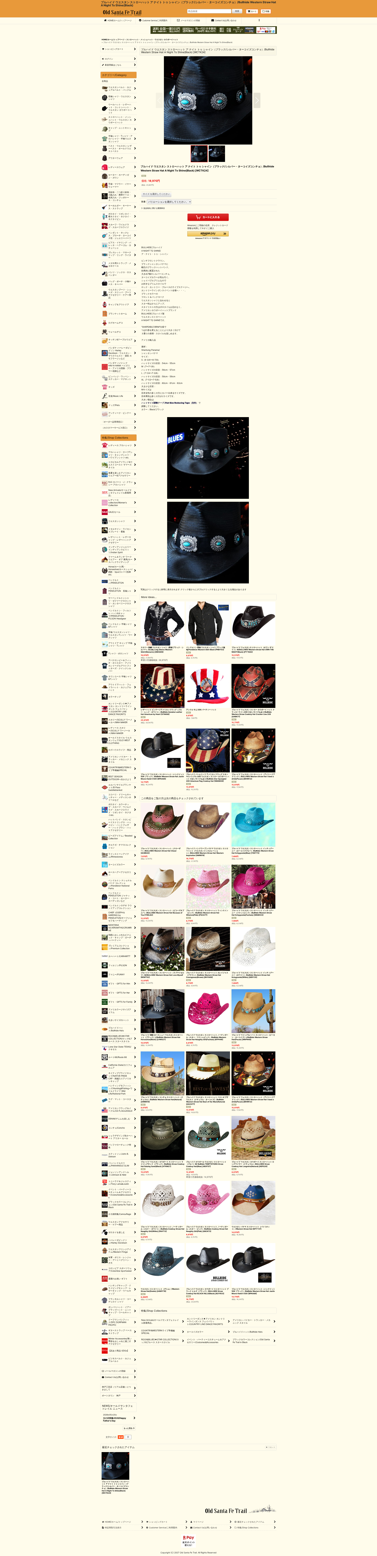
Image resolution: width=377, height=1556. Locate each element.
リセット (271, 1447)
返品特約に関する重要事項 (154, 208)
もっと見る (128, 1428)
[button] (259, 21)
